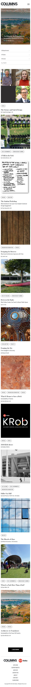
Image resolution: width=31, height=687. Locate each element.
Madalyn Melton (6, 447)
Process (3, 197)
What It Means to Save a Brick (11, 396)
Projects (13, 344)
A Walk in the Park (7, 156)
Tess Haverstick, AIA (7, 208)
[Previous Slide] (21, 12)
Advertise (15, 673)
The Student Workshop (9, 201)
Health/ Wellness (6, 295)
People (3, 105)
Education (10, 197)
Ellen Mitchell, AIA (6, 401)
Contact (15, 678)
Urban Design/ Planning (18, 151)
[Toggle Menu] (28, 4)
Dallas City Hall (6, 494)
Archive (15, 670)
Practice (4, 535)
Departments (15, 667)
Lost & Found (5, 486)
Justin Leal (4, 256)
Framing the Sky (6, 348)
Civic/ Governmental (6, 151)
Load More (15, 649)
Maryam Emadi (5, 353)
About (15, 675)
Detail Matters (5, 344)
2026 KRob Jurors (7, 445)
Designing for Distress (8, 252)
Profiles (3, 440)
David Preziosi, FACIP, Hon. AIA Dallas (10, 495)
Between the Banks (7, 300)
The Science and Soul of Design (11, 110)
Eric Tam (4, 304)
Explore (15, 665)
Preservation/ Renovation (7, 247)
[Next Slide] (25, 12)
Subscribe (15, 680)
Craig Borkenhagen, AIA (7, 112)
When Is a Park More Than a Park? (13, 585)
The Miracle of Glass (8, 539)
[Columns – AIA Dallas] (9, 4)
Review (3, 581)
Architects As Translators (10, 631)
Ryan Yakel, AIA (5, 587)
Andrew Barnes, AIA (6, 158)
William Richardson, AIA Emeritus (10, 541)
